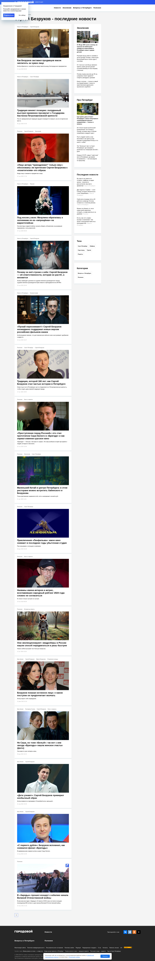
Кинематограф (34, 293)
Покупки (32, 184)
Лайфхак (92, 246)
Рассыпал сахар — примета (98, 951)
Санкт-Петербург (34, 76)
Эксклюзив (67, 8)
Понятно (105, 956)
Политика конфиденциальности (35, 947)
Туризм (89, 250)
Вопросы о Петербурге (82, 8)
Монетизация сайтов (20, 947)
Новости (57, 8)
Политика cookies (69, 947)
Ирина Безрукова (41, 659)
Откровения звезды (52, 659)
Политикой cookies (74, 957)
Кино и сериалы (28, 399)
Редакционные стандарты (89, 947)
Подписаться (9, 15)
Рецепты (80, 254)
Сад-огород (81, 250)
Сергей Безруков (34, 26)
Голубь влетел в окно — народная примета (77, 951)
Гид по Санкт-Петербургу (114, 951)
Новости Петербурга (22, 26)
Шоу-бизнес (20, 659)
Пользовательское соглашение (54, 947)
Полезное (97, 8)
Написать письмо (114, 947)
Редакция (78, 947)
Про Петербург (85, 100)
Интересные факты (29, 609)
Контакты (105, 947)
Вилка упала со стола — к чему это (33, 951)
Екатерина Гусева (30, 709)
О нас (99, 947)
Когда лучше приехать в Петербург (54, 951)
